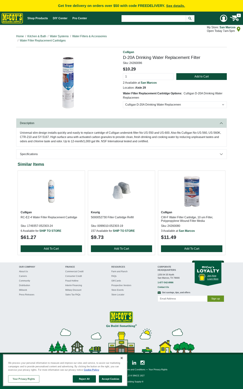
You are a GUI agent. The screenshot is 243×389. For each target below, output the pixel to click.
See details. (175, 6)
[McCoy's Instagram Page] (142, 362)
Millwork (23, 290)
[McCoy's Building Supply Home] (12, 18)
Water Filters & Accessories (89, 36)
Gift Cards (116, 281)
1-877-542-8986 (165, 282)
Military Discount (73, 290)
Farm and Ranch (119, 271)
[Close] (122, 358)
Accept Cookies (110, 378)
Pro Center (79, 18)
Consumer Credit (73, 276)
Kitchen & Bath (36, 36)
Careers (23, 276)
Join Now (211, 276)
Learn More (212, 279)
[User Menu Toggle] (223, 18)
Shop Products (37, 18)
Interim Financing (73, 285)
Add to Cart (201, 76)
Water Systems (59, 36)
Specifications (29, 154)
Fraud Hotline (71, 281)
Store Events (117, 290)
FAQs (114, 276)
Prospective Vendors (121, 285)
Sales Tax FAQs (72, 294)
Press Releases (26, 294)
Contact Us (163, 287)
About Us (23, 271)
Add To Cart (51, 248)
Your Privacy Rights (24, 378)
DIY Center (60, 18)
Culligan (128, 52)
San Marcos (228, 27)
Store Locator (117, 294)
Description (27, 123)
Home (20, 36)
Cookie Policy (91, 370)
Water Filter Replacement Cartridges (43, 40)
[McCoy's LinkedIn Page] (134, 362)
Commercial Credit (74, 271)
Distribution (24, 285)
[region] (65, 370)
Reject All (84, 378)
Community (24, 281)
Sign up (215, 298)
